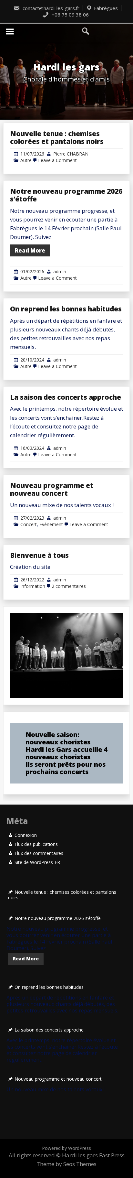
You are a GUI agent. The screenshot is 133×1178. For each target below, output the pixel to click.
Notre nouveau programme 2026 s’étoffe (66, 195)
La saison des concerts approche (65, 397)
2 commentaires (69, 586)
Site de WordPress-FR (37, 862)
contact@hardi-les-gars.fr (50, 8)
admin (59, 271)
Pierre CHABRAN (70, 154)
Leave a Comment (57, 160)
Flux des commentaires (39, 853)
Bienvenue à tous (39, 555)
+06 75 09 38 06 (69, 14)
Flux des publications (36, 844)
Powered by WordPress (66, 1148)
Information (32, 586)
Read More (30, 250)
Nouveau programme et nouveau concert (51, 489)
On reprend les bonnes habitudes (66, 308)
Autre (26, 160)
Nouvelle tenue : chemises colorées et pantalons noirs (57, 137)
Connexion (26, 835)
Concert (28, 524)
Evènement (51, 524)
